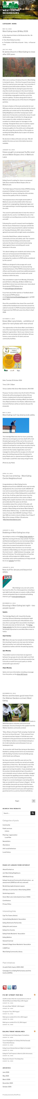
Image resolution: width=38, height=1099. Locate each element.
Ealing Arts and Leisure (10, 926)
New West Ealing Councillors (12, 40)
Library (7, 831)
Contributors (7, 900)
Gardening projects (9, 893)
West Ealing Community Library (12, 951)
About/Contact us (8, 869)
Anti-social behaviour (9, 848)
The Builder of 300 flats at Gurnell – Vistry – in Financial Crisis (19, 43)
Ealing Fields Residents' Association (14, 933)
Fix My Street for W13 (13, 995)
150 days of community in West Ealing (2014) (16, 889)
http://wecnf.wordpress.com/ (12, 519)
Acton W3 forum (22, 674)
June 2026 (6, 1072)
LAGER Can (6, 948)
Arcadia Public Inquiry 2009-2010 (13, 967)
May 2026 (6, 1076)
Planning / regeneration (10, 835)
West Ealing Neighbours (11, 11)
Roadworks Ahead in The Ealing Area (13, 1059)
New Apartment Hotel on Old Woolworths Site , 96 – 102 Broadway (18, 36)
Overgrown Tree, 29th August (11, 1011)
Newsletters (6, 841)
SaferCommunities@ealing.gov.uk (17, 297)
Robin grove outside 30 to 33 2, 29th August (15, 1017)
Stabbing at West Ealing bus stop (16, 532)
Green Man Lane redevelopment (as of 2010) (16, 897)
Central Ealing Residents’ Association (14, 919)
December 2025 (8, 1083)
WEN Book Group (8, 876)
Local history (7, 852)
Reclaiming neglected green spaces (14, 886)
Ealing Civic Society (9, 930)
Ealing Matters (7, 937)
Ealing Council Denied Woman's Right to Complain (17, 1048)
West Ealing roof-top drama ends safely (18, 415)
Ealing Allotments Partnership (12, 923)
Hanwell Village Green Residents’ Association (17, 944)
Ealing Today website (26, 536)
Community (6, 825)
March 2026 (6, 1079)
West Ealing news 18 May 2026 (15, 31)
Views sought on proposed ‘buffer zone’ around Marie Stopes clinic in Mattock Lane (18, 154)
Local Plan (8, 837)
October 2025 (7, 1087)
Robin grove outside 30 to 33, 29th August (15, 1022)
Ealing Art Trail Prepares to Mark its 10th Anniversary (17, 1053)
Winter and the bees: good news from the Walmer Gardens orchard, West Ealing (17, 698)
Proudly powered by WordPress (11, 1094)
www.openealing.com (18, 596)
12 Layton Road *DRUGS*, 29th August (13, 1006)
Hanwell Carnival (8, 941)
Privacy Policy (7, 904)
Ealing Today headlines (14, 1031)
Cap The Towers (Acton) (10, 915)
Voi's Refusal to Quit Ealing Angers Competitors (16, 1035)
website (11, 561)
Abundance (6, 845)
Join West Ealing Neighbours (11, 873)
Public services (7, 828)
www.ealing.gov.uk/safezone (13, 288)
